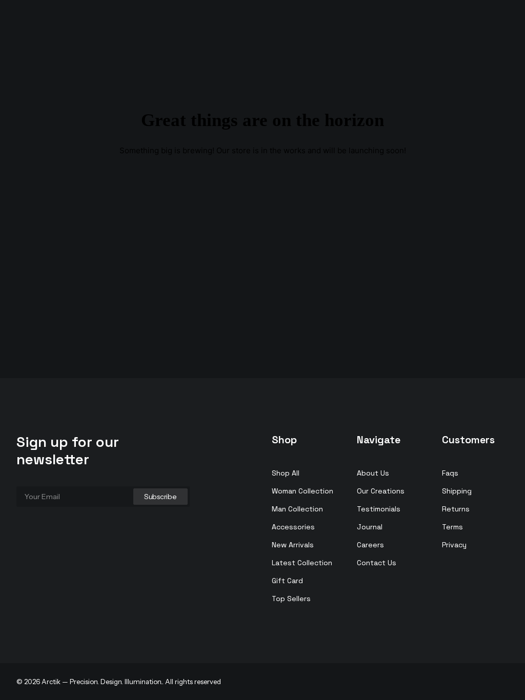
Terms (452, 526)
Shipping (457, 491)
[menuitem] (291, 27)
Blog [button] (421, 27)
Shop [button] (457, 27)
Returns (456, 508)
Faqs (450, 473)
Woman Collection (302, 491)
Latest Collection (302, 562)
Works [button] (383, 27)
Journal (369, 526)
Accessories (293, 526)
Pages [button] (496, 27)
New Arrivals (293, 544)
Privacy (454, 544)
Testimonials (378, 508)
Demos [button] (288, 27)
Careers (370, 544)
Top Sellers (291, 598)
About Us (373, 473)
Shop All (285, 473)
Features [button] (336, 27)
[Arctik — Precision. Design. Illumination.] (47, 22)
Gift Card (287, 580)
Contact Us (376, 562)
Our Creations (381, 491)
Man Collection (297, 508)
